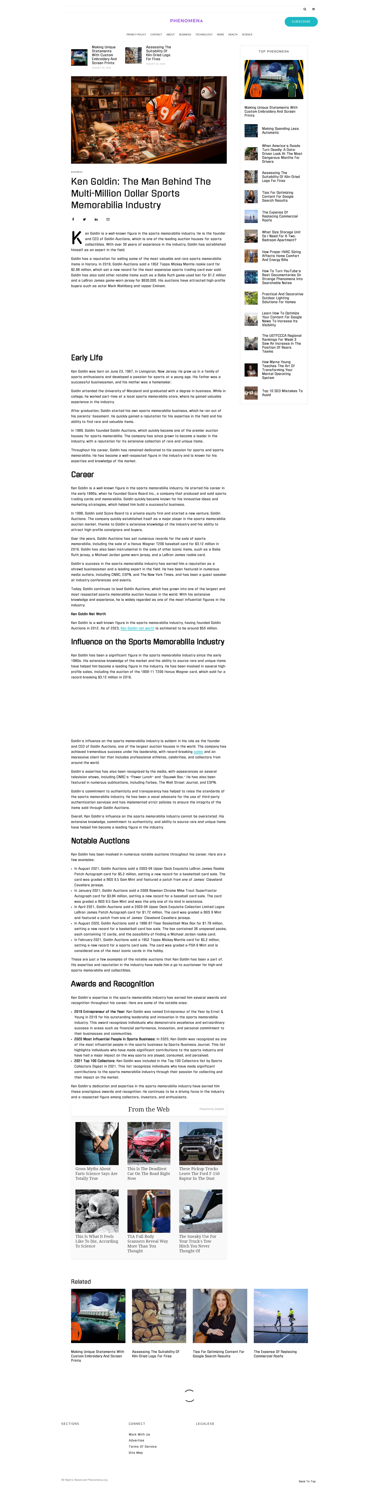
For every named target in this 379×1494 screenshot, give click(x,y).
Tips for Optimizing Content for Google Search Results (277, 196)
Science (247, 34)
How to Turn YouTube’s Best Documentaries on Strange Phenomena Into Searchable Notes (282, 277)
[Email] (108, 219)
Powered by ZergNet (212, 1109)
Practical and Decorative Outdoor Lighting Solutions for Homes (282, 298)
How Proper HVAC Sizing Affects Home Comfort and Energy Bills (281, 255)
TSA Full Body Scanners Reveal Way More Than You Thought (147, 1243)
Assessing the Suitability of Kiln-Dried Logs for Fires (158, 53)
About (170, 34)
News (220, 34)
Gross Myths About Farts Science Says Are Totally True (96, 1173)
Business (185, 34)
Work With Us (139, 1434)
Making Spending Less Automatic (280, 130)
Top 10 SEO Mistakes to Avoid (282, 393)
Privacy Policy (136, 34)
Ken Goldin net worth (137, 628)
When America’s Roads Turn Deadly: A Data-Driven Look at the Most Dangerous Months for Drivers (282, 153)
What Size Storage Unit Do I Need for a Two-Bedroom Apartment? (281, 236)
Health (233, 34)
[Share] (73, 219)
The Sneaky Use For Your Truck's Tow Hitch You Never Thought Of (197, 1243)
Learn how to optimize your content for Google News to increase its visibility (282, 319)
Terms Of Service (143, 1446)
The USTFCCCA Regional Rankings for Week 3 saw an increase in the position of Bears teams (282, 343)
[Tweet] (84, 219)
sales (198, 751)
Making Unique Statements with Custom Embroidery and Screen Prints (104, 55)
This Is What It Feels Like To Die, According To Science (96, 1241)
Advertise (136, 1440)
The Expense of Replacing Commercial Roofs (280, 216)
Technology (204, 34)
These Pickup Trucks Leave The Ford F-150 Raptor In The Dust (199, 1173)
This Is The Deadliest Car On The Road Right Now (148, 1173)
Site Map (136, 1452)
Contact (156, 34)
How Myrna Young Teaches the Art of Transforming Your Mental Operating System (278, 369)
